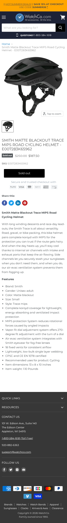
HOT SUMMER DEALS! (18, 4)
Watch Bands (38, 504)
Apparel (54, 504)
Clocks (24, 508)
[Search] (60, 28)
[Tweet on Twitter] (11, 203)
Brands (8, 504)
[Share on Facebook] (4, 203)
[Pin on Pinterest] (25, 203)
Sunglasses (10, 508)
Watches (21, 504)
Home (6, 43)
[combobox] (29, 28)
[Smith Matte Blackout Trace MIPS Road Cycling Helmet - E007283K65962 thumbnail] (7, 126)
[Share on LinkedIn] (18, 203)
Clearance (57, 508)
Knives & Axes (40, 508)
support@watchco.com (16, 452)
